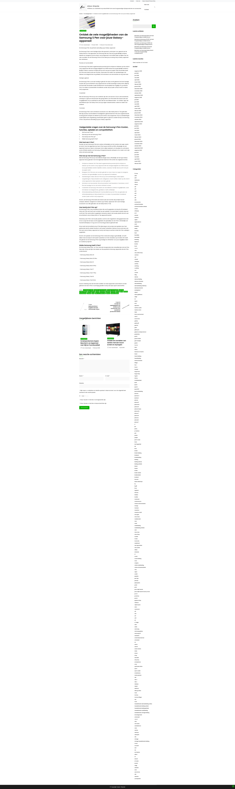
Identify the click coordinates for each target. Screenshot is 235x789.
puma (136, 598)
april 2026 (137, 80)
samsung (126, 291)
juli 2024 (137, 126)
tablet (136, 686)
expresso (137, 305)
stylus (93, 293)
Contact (132, 1)
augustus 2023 (138, 150)
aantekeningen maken (88, 290)
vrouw (136, 743)
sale (136, 624)
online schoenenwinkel (140, 567)
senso (136, 644)
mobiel (136, 536)
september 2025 (139, 95)
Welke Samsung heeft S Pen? (90, 139)
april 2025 (137, 106)
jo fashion (137, 431)
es (135, 299)
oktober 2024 (138, 119)
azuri (136, 224)
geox (136, 327)
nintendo (137, 552)
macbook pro (138, 501)
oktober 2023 (138, 146)
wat (135, 748)
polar (136, 585)
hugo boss (137, 371)
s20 (135, 613)
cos (135, 270)
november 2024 (138, 117)
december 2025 (138, 88)
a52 (135, 200)
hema (136, 349)
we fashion (137, 752)
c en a (136, 248)
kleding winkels (138, 464)
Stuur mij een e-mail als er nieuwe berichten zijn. (93, 403)
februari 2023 (138, 163)
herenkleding (138, 358)
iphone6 (137, 420)
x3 (135, 756)
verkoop (137, 732)
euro (136, 303)
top (135, 699)
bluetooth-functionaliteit (112, 290)
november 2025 (138, 91)
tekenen (108, 293)
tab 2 (136, 679)
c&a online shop (139, 252)
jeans (136, 428)
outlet (136, 574)
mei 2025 (137, 104)
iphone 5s (137, 404)
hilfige (136, 362)
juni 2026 (137, 75)
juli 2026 (137, 73)
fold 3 (136, 316)
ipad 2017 (137, 389)
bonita (136, 244)
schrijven (89, 293)
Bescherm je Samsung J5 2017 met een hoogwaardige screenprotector (144, 40)
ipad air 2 (137, 395)
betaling (137, 239)
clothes (136, 263)
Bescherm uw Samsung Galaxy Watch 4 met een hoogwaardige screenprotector (144, 52)
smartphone (138, 662)
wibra (136, 754)
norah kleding (138, 558)
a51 (135, 197)
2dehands (137, 180)
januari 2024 (138, 139)
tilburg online (138, 690)
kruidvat (137, 477)
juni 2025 (137, 102)
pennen (136, 580)
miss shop (137, 534)
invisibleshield (138, 380)
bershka (137, 230)
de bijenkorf (137, 290)
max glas (137, 514)
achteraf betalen (139, 204)
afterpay (137, 211)
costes (136, 272)
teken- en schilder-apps (100, 293)
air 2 (136, 213)
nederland (137, 543)
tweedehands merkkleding (141, 710)
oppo (136, 571)
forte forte (137, 318)
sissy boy (137, 660)
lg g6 (136, 486)
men (136, 521)
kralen (136, 470)
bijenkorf (137, 241)
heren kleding (138, 356)
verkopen (137, 734)
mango (136, 505)
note (136, 560)
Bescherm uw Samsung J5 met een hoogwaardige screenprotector (143, 47)
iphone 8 (137, 415)
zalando (137, 767)
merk (136, 523)
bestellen (137, 235)
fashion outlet (138, 307)
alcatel (136, 215)
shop (136, 655)
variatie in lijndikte (114, 293)
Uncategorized (83, 30)
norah (136, 556)
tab (135, 677)
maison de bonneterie (140, 503)
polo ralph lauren (139, 589)
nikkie (136, 549)
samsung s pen (83, 293)
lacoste (136, 479)
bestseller (137, 237)
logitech (137, 490)
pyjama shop (138, 600)
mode (136, 538)
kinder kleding (138, 453)
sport (136, 668)
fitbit (136, 312)
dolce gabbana (138, 294)
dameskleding (138, 283)
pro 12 (136, 594)
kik (135, 446)
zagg (136, 765)
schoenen (137, 640)
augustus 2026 (138, 71)
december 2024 (138, 115)
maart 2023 (137, 161)
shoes (136, 653)
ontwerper (113, 291)
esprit (136, 301)
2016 (136, 175)
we (135, 750)
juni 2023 (137, 154)
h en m (136, 345)
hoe (135, 365)
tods (136, 693)
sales (136, 627)
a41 (135, 195)
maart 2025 (137, 108)
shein (136, 651)
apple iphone (138, 222)
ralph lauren (137, 605)
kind (136, 448)
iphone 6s (137, 411)
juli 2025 (137, 99)
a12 (135, 186)
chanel (136, 259)
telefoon (137, 688)
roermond (137, 609)
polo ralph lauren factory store (142, 591)
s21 (135, 616)
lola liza (136, 492)
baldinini (137, 226)
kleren (136, 466)
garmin (136, 325)
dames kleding (138, 279)
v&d (136, 721)
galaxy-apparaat (91, 291)
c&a (136, 250)
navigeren (108, 291)
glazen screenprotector (140, 332)
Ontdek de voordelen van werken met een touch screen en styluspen (116, 343)
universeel (137, 717)
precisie (117, 291)
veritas (136, 730)
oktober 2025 (138, 93)
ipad (136, 382)
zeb (135, 774)
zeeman (136, 776)
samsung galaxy (139, 631)
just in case (137, 439)
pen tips (137, 578)
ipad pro (137, 398)
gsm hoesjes (138, 340)
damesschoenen (139, 288)
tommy (136, 695)
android (136, 217)
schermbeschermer (139, 638)
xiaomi (136, 759)
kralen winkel (138, 472)
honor (136, 367)
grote (136, 336)
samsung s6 (138, 633)
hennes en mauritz (139, 351)
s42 (135, 618)
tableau (136, 684)
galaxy (136, 321)
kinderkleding (138, 457)
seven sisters (138, 649)
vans (136, 728)
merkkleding (138, 525)
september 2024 (139, 121)
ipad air (136, 393)
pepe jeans (137, 582)
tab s (136, 682)
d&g (136, 274)
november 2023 (138, 143)
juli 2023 (137, 152)
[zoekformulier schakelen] (155, 7)
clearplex (137, 261)
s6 (135, 620)
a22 (135, 191)
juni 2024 (137, 128)
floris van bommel (139, 314)
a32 (135, 193)
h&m (136, 347)
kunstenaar (102, 291)
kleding (136, 459)
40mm (136, 182)
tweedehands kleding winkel (142, 706)
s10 (135, 611)
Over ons (138, 1)
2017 (136, 178)
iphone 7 (137, 413)
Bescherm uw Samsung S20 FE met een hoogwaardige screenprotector (144, 36)
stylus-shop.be (93, 6)
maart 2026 (137, 82)
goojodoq (137, 334)
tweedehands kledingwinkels (142, 708)
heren (136, 354)
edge (136, 296)
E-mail (107, 376)
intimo (136, 378)
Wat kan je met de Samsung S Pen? (91, 134)
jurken (136, 435)
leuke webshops (139, 481)
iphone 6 (137, 406)
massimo (137, 510)
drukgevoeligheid (83, 291)
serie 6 (136, 646)
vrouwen (137, 745)
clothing (137, 266)
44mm (136, 184)
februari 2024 (138, 137)
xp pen (136, 763)
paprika (136, 576)
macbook (137, 499)
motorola (137, 541)
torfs (136, 701)
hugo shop (137, 373)
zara (136, 770)
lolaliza (136, 494)
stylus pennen (138, 675)
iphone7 (137, 422)
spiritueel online (138, 666)
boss (136, 246)
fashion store (138, 310)
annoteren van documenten (100, 290)
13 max (136, 173)
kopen (136, 468)
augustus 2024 (138, 124)
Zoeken (136, 20)
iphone (136, 400)
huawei (136, 369)
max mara (137, 516)
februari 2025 (138, 110)
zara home (137, 772)
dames (136, 277)
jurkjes (136, 437)
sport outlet (137, 671)
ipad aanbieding (139, 391)
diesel (136, 292)
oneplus (136, 563)
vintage (136, 739)
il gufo (136, 376)
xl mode (136, 761)
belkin (136, 228)
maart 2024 (137, 135)
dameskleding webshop (140, 285)
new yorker (137, 547)
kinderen (137, 455)
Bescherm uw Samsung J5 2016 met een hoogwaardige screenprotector (143, 43)
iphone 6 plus (138, 409)
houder (97, 291)
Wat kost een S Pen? (87, 132)
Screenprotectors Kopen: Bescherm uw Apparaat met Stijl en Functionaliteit (90, 343)
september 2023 (139, 148)
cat (135, 257)
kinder (136, 450)
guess (136, 343)
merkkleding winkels (139, 527)
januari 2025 (138, 113)
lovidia (136, 497)
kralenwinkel (138, 475)
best (136, 233)
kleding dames (138, 461)
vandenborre (138, 726)
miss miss (137, 532)
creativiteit (121, 290)
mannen (137, 508)
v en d (136, 719)
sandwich (137, 635)
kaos (136, 442)
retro (136, 607)
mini (136, 530)
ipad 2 (136, 387)
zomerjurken (138, 778)
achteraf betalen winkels (141, 206)
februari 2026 (138, 84)
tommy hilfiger (138, 697)
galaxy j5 (137, 323)
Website (81, 383)
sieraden (137, 657)
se (135, 642)
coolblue (137, 268)
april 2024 (137, 132)
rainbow (137, 602)
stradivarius (137, 673)
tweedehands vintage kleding (142, 712)
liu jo (136, 488)
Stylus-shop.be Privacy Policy (148, 1)
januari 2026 (138, 86)
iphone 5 (137, 402)
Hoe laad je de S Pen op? (89, 136)
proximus (137, 596)
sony (136, 664)
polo (136, 587)
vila (135, 737)
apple (136, 219)
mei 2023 (137, 157)
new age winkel (138, 545)
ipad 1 (136, 384)
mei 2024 (137, 130)
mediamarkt (138, 519)
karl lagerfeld (138, 444)
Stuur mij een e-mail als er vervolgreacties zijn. (93, 399)
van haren (137, 723)
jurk (135, 433)
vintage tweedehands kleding (142, 741)
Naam (81, 376)
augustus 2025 (138, 97)
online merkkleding (139, 565)
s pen (121, 291)
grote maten (138, 338)
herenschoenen (138, 360)
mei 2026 (137, 77)
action (136, 208)
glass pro (137, 329)
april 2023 (137, 159)
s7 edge (136, 622)
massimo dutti (138, 512)
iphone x (137, 417)
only (136, 569)
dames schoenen (139, 281)
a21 (135, 189)
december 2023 (138, 141)
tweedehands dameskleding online (143, 704)
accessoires (138, 202)
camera (136, 255)
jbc (135, 426)
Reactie (81, 358)
